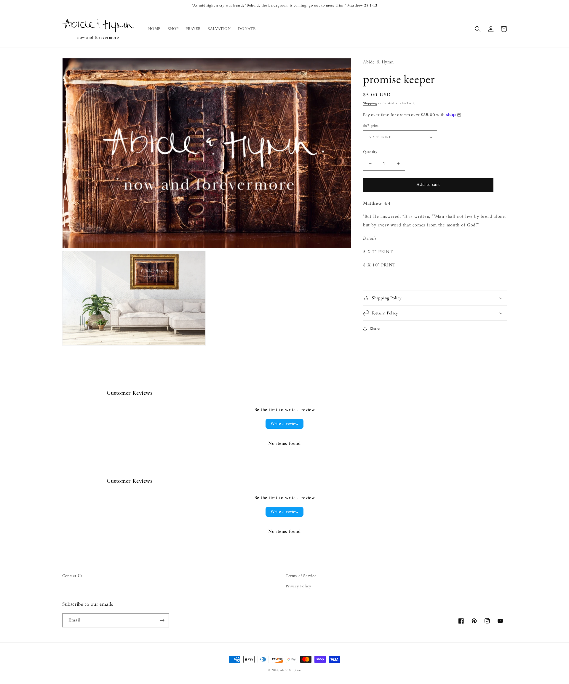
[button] (477, 29)
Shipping (370, 103)
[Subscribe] (162, 620)
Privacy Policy (298, 586)
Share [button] (375, 329)
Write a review (284, 424)
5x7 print (371, 126)
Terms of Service (301, 576)
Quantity (370, 152)
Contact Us (72, 576)
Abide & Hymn (290, 670)
